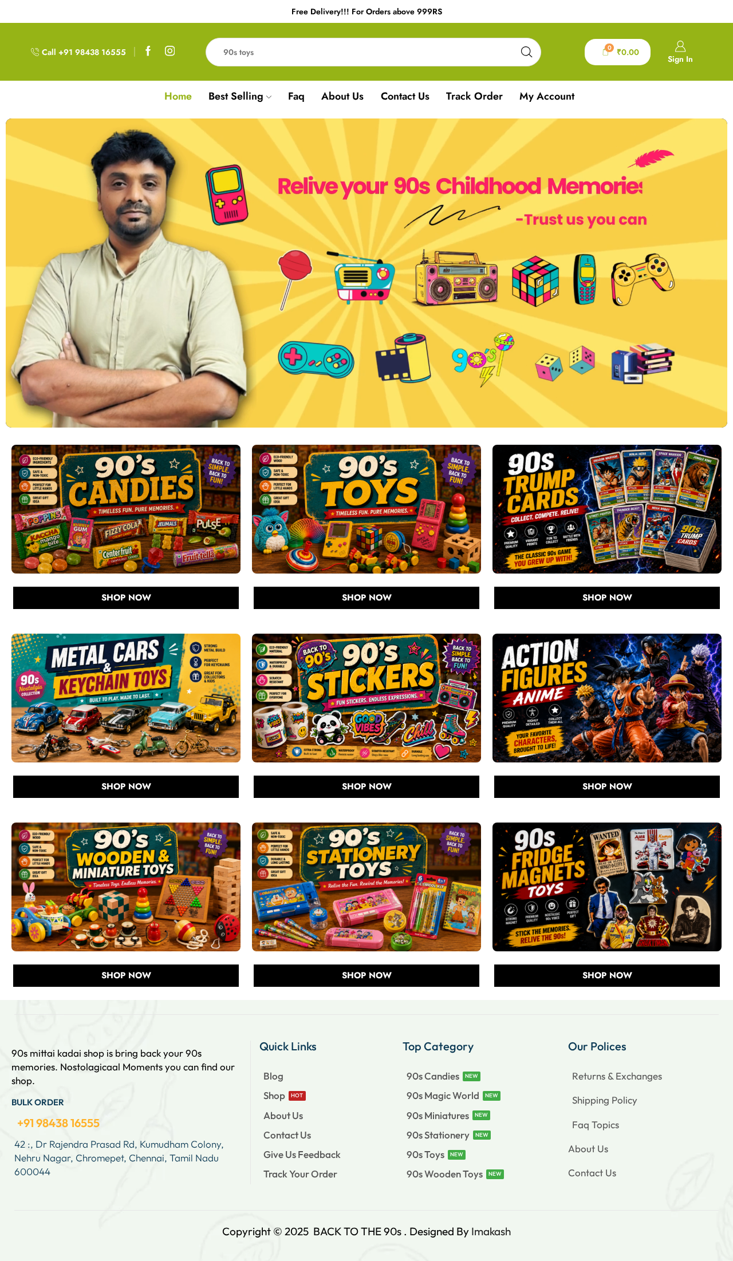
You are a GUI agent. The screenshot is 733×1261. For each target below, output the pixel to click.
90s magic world (443, 1095)
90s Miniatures (438, 1115)
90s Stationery (438, 1135)
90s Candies (433, 1076)
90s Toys (425, 1154)
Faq (296, 96)
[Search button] (527, 52)
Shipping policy (604, 1100)
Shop (274, 1095)
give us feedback (302, 1154)
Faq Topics (595, 1124)
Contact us (405, 96)
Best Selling (235, 96)
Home (178, 96)
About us (342, 96)
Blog (273, 1076)
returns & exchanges (617, 1076)
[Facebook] (148, 52)
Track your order (300, 1174)
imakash (491, 1231)
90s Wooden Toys (445, 1174)
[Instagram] (170, 52)
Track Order (474, 96)
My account (546, 96)
